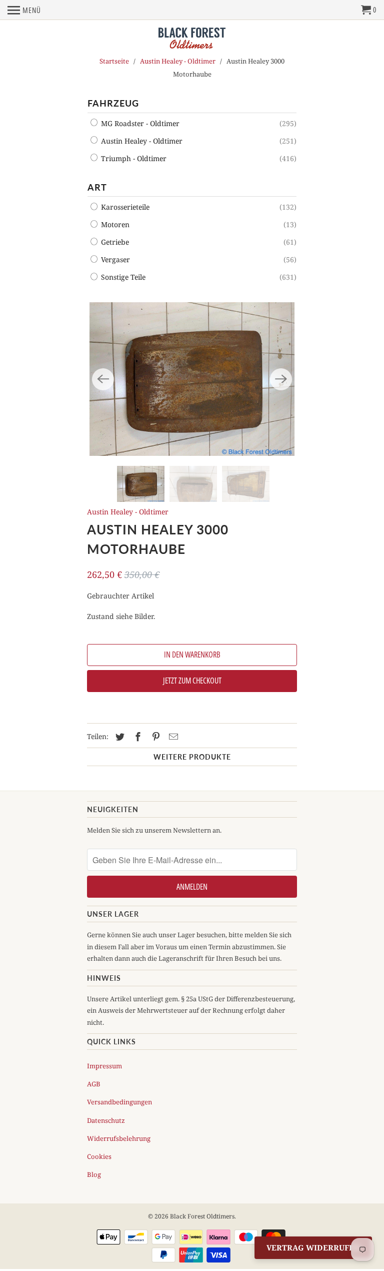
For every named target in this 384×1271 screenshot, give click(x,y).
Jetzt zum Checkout (192, 680)
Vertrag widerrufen (313, 1247)
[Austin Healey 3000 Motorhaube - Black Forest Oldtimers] (192, 379)
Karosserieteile (124, 207)
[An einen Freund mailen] (172, 737)
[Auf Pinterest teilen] (154, 737)
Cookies (99, 1156)
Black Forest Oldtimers (202, 1216)
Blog (94, 1174)
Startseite (114, 61)
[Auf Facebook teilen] (136, 737)
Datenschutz (106, 1120)
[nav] (24, 10)
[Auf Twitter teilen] (118, 737)
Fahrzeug (113, 103)
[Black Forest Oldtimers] (192, 39)
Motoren (114, 224)
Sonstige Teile (122, 277)
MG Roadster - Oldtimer (139, 123)
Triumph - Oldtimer (132, 158)
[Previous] (103, 379)
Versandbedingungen (119, 1101)
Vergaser (114, 259)
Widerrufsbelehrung (118, 1138)
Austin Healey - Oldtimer (178, 61)
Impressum (104, 1065)
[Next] (281, 379)
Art (97, 187)
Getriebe (114, 242)
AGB (93, 1083)
